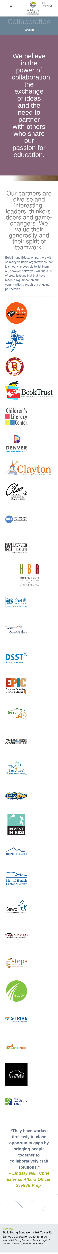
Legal (44, 1240)
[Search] (44, 5)
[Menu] (10, 6)
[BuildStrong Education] (32, 7)
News (49, 5)
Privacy (36, 1240)
